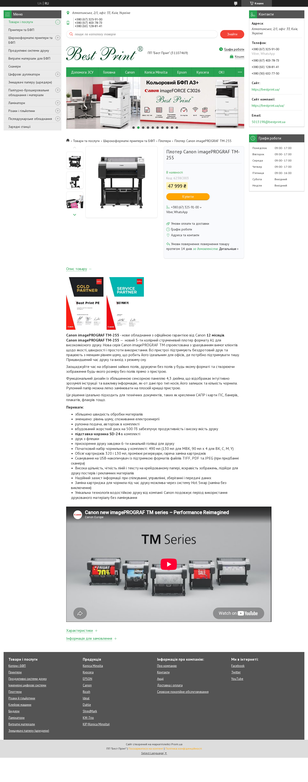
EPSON (87, 679)
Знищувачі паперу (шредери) (30, 82)
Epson (182, 72)
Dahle (87, 705)
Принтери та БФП (21, 30)
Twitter (236, 672)
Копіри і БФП (17, 666)
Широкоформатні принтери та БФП (30, 40)
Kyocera (203, 72)
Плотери (164, 141)
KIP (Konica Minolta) (96, 724)
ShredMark (90, 711)
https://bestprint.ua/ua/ (268, 105)
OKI (222, 72)
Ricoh (86, 692)
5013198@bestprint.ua (268, 122)
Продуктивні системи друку (28, 50)
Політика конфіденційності (183, 748)
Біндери (13, 711)
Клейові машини (19, 705)
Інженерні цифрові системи (27, 685)
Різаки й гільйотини (21, 698)
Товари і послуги (20, 22)
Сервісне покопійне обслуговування (183, 692)
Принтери (15, 672)
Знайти (232, 34)
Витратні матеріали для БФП (29, 58)
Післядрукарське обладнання (30, 119)
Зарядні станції (19, 126)
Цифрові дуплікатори (24, 74)
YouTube (237, 679)
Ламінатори (16, 103)
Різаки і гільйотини (21, 111)
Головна (109, 72)
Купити (188, 196)
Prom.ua (176, 744)
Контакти (163, 672)
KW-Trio (88, 718)
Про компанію (167, 666)
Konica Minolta (156, 72)
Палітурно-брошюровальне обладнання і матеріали (28, 92)
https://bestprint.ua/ (266, 89)
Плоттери (15, 692)
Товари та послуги (86, 141)
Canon (130, 72)
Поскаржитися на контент (145, 748)
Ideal (86, 698)
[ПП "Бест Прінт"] (104, 53)
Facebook (237, 666)
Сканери (14, 66)
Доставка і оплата (170, 685)
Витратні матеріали (21, 724)
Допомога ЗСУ (82, 72)
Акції (160, 679)
